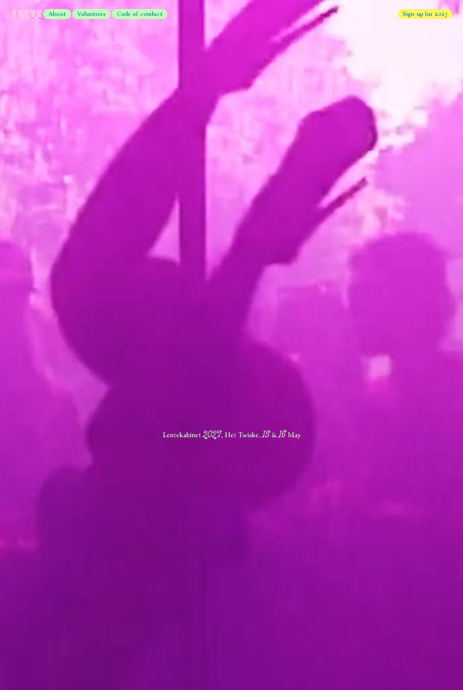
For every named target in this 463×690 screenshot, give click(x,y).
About (57, 13)
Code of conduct (140, 13)
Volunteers (91, 13)
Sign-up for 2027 (424, 13)
